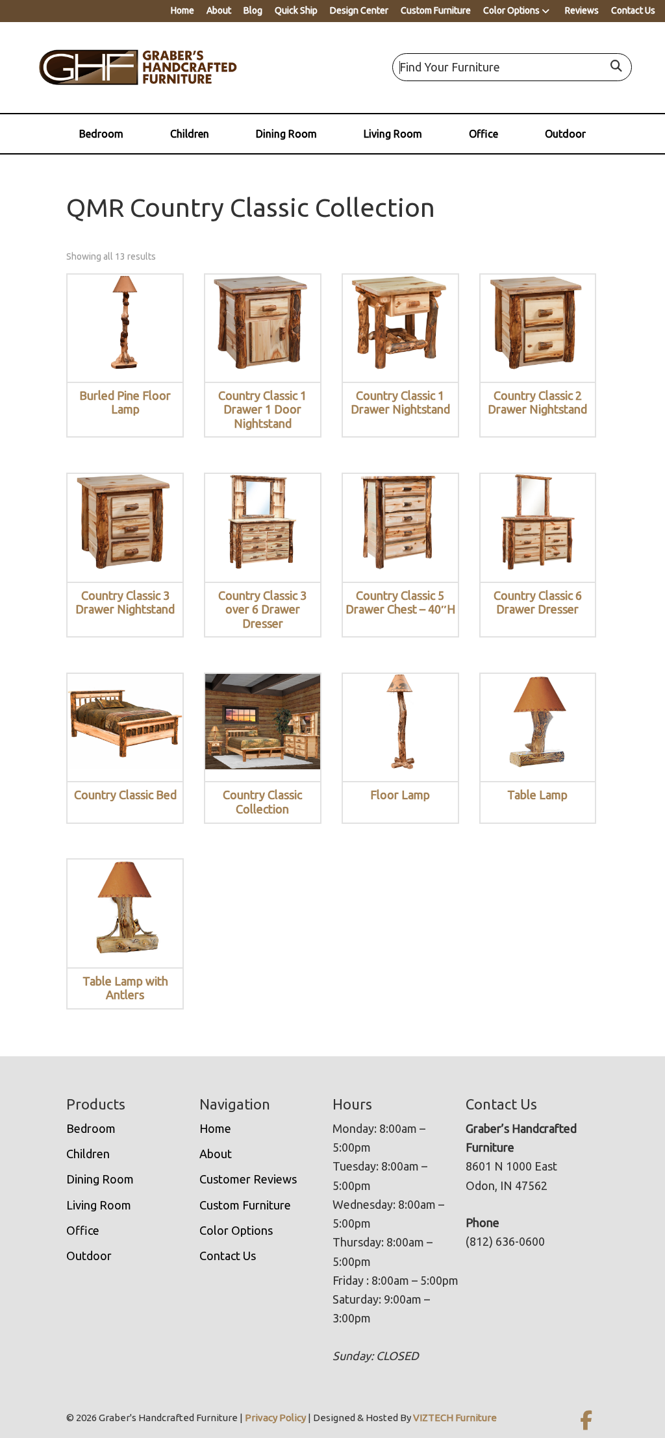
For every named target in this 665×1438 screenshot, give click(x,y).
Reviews (582, 10)
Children (189, 134)
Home (182, 10)
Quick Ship (296, 10)
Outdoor (565, 134)
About (219, 10)
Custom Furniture (436, 10)
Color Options (511, 10)
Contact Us (633, 10)
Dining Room (286, 134)
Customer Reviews (248, 1178)
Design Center (359, 10)
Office (483, 134)
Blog (253, 10)
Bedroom (101, 134)
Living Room (393, 134)
